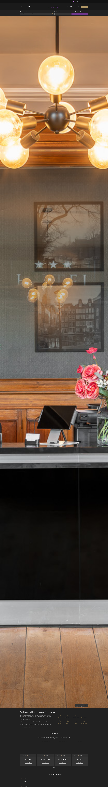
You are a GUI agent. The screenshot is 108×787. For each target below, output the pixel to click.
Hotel (21, 6)
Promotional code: (57, 11)
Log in (78, 1)
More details (28, 762)
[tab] (53, 767)
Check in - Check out (23, 11)
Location (67, 6)
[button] (81, 705)
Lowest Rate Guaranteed (77, 11)
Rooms (25, 6)
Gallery (29, 6)
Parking (71, 6)
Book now (84, 6)
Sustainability (77, 6)
